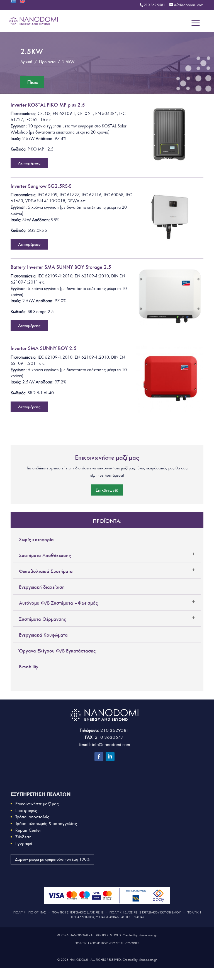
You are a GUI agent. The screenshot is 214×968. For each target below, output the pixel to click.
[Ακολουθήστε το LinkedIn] (110, 756)
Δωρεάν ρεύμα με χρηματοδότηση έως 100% (52, 859)
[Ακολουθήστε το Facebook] (98, 756)
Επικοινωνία (107, 490)
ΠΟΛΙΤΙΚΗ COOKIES (124, 943)
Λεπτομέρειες (29, 163)
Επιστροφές (26, 810)
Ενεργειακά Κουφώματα (43, 635)
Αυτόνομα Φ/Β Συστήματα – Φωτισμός (58, 603)
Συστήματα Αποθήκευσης (45, 555)
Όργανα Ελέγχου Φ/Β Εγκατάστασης (57, 651)
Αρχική (26, 61)
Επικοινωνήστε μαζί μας (37, 803)
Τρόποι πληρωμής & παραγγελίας (46, 823)
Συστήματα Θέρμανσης (42, 619)
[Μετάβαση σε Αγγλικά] (22, 3)
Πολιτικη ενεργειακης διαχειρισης (77, 912)
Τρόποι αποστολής (32, 816)
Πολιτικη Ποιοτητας (29, 912)
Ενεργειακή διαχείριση (42, 587)
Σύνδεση (23, 836)
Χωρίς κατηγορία (36, 539)
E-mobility (28, 667)
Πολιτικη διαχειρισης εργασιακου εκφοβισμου (145, 912)
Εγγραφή (23, 843)
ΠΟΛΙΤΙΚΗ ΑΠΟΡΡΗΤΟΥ (91, 943)
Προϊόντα (47, 61)
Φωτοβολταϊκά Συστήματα (46, 571)
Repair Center (28, 830)
